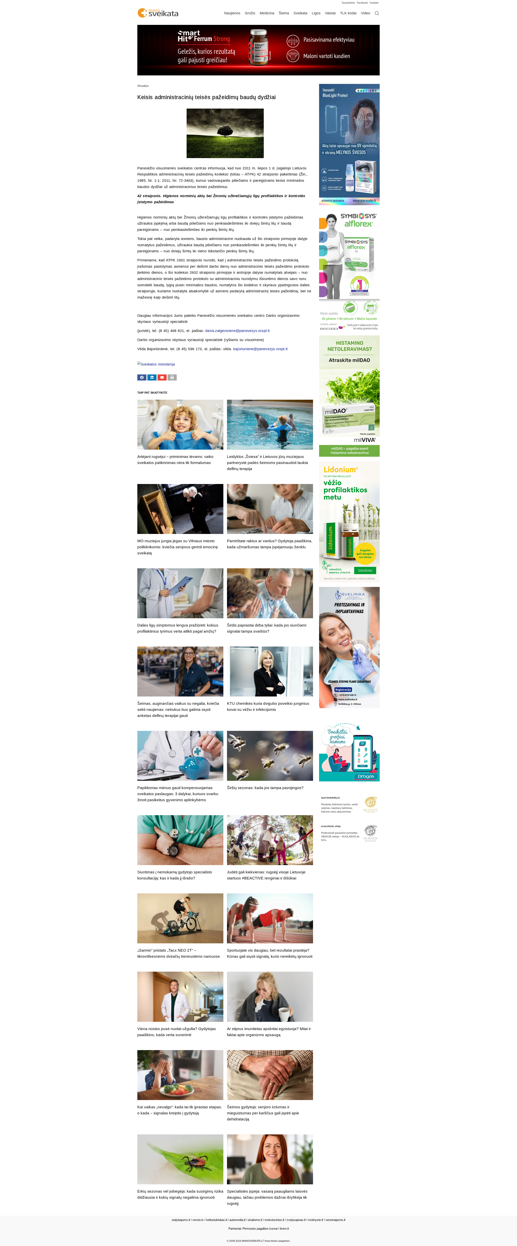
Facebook (362, 2)
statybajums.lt (181, 1220)
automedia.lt (237, 1220)
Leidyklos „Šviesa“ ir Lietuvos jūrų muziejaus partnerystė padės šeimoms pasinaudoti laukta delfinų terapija (267, 462)
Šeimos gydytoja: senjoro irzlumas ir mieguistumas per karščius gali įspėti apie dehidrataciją (263, 1113)
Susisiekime (349, 2)
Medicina (267, 13)
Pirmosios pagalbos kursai (260, 1228)
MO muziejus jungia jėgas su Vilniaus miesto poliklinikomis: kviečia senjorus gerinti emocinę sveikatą (177, 547)
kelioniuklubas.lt (216, 1220)
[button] (141, 377)
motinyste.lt (315, 1220)
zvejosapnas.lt (296, 1220)
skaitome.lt (255, 1220)
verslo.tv (198, 1220)
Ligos (316, 13)
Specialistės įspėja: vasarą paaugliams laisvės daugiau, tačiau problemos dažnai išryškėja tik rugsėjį (267, 1197)
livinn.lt (284, 1228)
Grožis (250, 13)
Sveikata (300, 13)
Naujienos (232, 13)
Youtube (374, 2)
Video (365, 13)
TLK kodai (348, 13)
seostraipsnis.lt (335, 1220)
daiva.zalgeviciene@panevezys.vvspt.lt (237, 331)
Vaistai (330, 13)
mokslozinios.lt (274, 1220)
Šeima (284, 13)
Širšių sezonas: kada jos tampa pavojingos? (265, 788)
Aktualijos (143, 85)
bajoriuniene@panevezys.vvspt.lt (260, 349)
